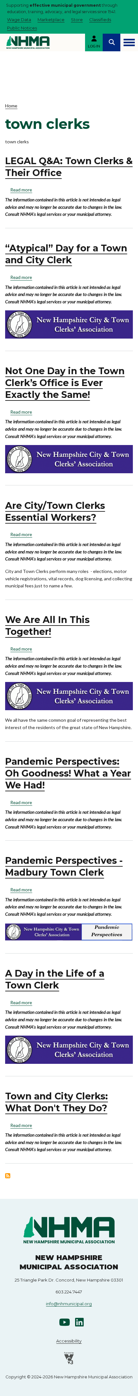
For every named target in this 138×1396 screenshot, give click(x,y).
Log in (94, 46)
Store (77, 19)
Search (111, 42)
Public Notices (22, 27)
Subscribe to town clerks (7, 1175)
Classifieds (100, 19)
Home (11, 105)
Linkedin (79, 1322)
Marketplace (51, 19)
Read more (21, 189)
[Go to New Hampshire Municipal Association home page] (28, 42)
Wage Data (19, 19)
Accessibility (69, 1340)
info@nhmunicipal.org (69, 1303)
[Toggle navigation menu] (129, 42)
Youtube (64, 1322)
